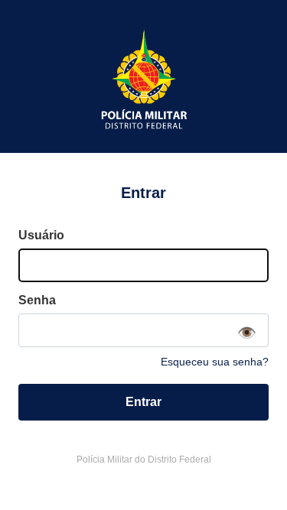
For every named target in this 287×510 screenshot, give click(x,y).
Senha (37, 300)
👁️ (246, 332)
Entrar (143, 401)
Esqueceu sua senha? (215, 362)
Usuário (41, 235)
